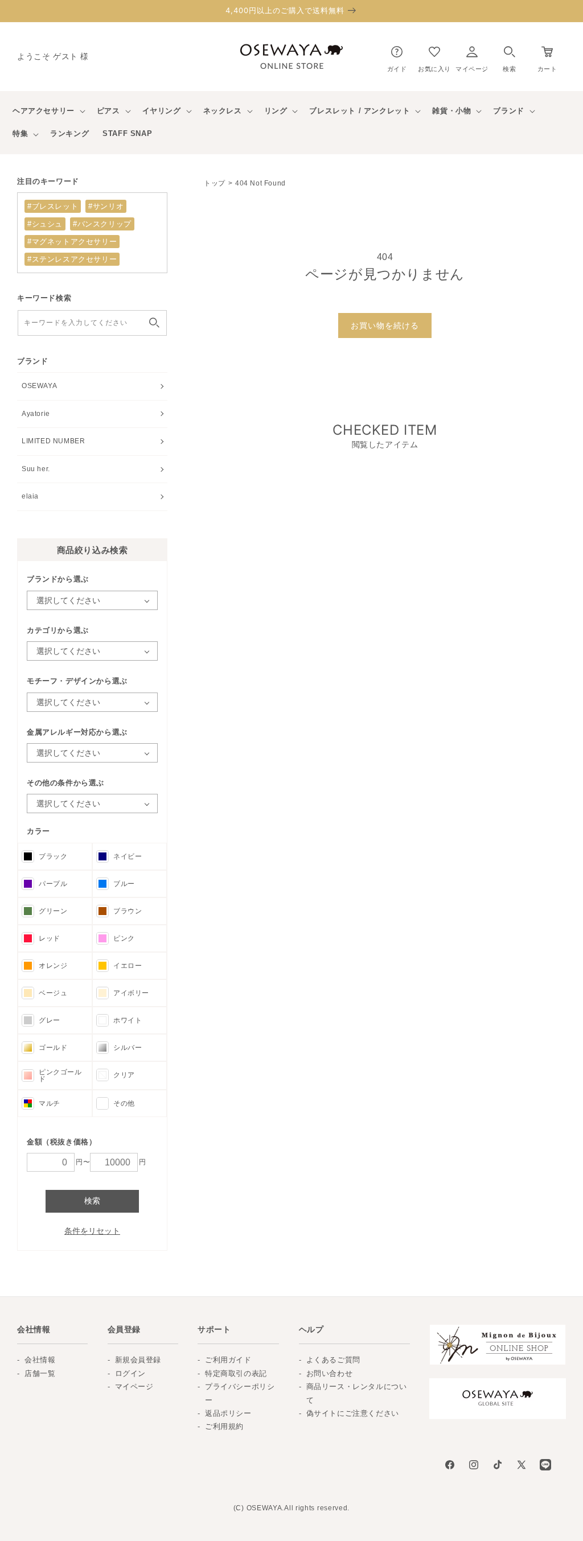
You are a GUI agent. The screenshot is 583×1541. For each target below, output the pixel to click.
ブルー (124, 884)
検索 (92, 1200)
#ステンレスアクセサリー (72, 259)
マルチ (49, 1103)
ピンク (124, 938)
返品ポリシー (228, 1413)
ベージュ (53, 993)
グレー (49, 1020)
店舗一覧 (39, 1373)
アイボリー (131, 993)
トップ (214, 183)
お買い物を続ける (385, 325)
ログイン (130, 1373)
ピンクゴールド (60, 1075)
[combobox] (92, 323)
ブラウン (127, 911)
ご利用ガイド (228, 1359)
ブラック (53, 856)
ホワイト (127, 1020)
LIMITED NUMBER (53, 441)
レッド (49, 938)
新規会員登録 (138, 1359)
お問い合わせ (329, 1373)
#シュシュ (45, 224)
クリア (124, 1075)
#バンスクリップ (102, 224)
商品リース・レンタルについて (356, 1393)
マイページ (134, 1386)
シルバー (127, 1048)
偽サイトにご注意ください (352, 1413)
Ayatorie (36, 414)
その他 (124, 1103)
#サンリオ (106, 206)
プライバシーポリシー (239, 1393)
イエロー (127, 966)
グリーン (53, 911)
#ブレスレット (52, 206)
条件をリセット (92, 1230)
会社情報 (39, 1359)
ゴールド (53, 1048)
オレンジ (53, 966)
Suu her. (36, 469)
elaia (30, 496)
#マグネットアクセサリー (72, 241)
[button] (509, 56)
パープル (53, 884)
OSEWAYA (39, 386)
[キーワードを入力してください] (154, 322)
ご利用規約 (224, 1426)
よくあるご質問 (333, 1359)
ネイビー (127, 856)
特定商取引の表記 (236, 1373)
